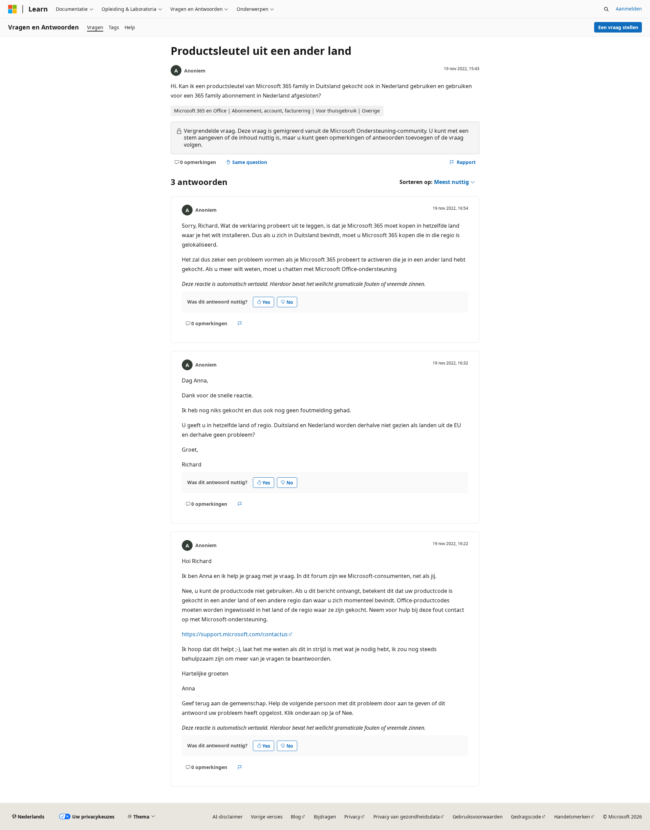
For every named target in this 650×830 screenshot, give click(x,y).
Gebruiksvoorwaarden (478, 816)
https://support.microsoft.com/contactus (235, 634)
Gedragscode (526, 816)
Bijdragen (325, 816)
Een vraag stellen (618, 27)
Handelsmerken (572, 816)
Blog (296, 816)
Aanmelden (629, 8)
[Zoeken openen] (606, 9)
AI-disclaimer (228, 816)
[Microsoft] (12, 9)
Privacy (352, 816)
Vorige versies (267, 816)
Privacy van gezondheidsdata (406, 816)
